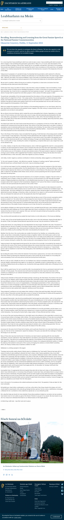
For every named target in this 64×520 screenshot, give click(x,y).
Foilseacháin (23, 495)
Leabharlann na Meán (8, 31)
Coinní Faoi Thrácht (10, 501)
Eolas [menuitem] (51, 9)
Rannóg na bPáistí (53, 486)
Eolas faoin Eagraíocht (40, 501)
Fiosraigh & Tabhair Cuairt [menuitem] (43, 9)
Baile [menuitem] (2, 9)
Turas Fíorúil (38, 488)
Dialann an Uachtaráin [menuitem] (18, 9)
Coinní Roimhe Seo (10, 499)
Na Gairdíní (37, 493)
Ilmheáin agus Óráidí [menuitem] (30, 9)
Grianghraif (23, 493)
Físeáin (21, 492)
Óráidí (15, 31)
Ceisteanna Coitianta (40, 503)
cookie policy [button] (17, 517)
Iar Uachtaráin (8, 492)
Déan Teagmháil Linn (40, 508)
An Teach (37, 491)
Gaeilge (56, 5)
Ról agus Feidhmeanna (10, 488)
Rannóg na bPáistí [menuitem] (59, 9)
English (51, 5)
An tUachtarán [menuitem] (8, 9)
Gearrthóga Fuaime (25, 490)
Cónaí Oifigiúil (38, 490)
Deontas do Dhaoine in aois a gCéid (41, 505)
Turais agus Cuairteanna (41, 495)
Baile (2, 31)
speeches (5, 27)
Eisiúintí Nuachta (24, 486)
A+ (62, 5)
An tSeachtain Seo (9, 498)
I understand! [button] (56, 516)
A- (59, 5)
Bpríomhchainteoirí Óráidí (23, 31)
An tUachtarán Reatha (10, 486)
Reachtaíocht (8, 490)
